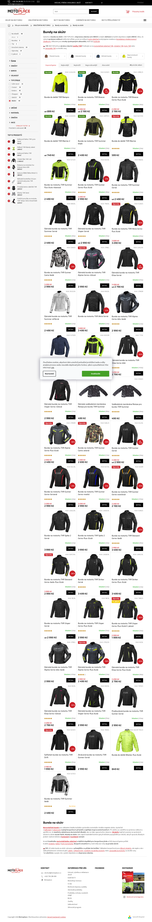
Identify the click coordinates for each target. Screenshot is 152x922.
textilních (74, 837)
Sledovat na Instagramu (135, 897)
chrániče (52, 844)
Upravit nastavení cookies (56, 917)
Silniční (16, 97)
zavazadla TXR (50, 48)
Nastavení (49, 373)
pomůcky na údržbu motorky (94, 851)
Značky (70, 901)
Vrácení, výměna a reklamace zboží (67, 3)
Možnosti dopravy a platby (77, 887)
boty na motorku (67, 844)
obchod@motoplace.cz (52, 873)
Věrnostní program (74, 907)
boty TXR (127, 46)
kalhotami (47, 830)
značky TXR (77, 46)
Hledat (94, 11)
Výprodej (17, 51)
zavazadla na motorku (117, 851)
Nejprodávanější (91, 65)
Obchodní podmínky (75, 890)
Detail (71, 110)
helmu (58, 844)
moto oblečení (93, 39)
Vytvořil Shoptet (138, 917)
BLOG (70, 898)
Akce (15, 37)
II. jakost (16, 54)
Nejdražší (77, 65)
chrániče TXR (118, 46)
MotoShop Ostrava (74, 881)
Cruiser (16, 87)
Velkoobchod (72, 904)
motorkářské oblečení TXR (103, 46)
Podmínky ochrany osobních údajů (78, 894)
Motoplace (48, 880)
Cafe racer (17, 84)
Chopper (17, 94)
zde (52, 367)
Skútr (16, 101)
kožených (65, 837)
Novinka (16, 40)
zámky (70, 851)
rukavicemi (57, 830)
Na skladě (17, 34)
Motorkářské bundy (51, 827)
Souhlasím (95, 373)
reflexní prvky (78, 851)
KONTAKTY (89, 3)
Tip (14, 44)
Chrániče (115, 832)
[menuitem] (15, 20)
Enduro (16, 90)
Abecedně (105, 65)
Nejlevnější (65, 65)
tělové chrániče (125, 848)
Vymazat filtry (22, 126)
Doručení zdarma (19, 47)
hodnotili (96, 41)
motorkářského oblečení (67, 841)
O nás (70, 884)
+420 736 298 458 (50, 876)
